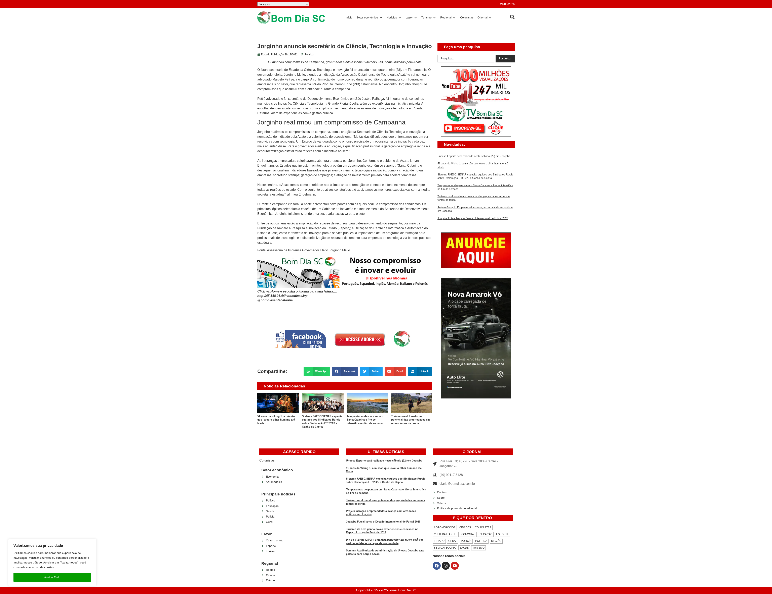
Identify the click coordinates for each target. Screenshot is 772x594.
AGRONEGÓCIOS (445, 527)
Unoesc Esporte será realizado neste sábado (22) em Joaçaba (473, 156)
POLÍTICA (481, 540)
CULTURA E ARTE (445, 534)
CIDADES (465, 527)
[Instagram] (446, 566)
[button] (317, 371)
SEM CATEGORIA (445, 547)
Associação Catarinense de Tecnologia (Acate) (374, 74)
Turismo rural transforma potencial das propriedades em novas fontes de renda (410, 420)
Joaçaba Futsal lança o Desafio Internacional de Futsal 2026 (472, 218)
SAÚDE (464, 547)
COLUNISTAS (483, 527)
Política (309, 54)
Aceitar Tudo (52, 577)
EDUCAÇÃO (485, 534)
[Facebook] (437, 566)
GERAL (452, 540)
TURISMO (478, 547)
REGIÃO (496, 540)
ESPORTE (502, 534)
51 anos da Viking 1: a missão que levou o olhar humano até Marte (276, 420)
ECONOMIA (467, 534)
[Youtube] (455, 566)
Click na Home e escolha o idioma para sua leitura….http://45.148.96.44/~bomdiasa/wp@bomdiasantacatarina (297, 296)
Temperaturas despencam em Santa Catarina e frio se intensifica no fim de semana (365, 420)
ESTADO (439, 540)
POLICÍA (466, 540)
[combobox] (465, 58)
